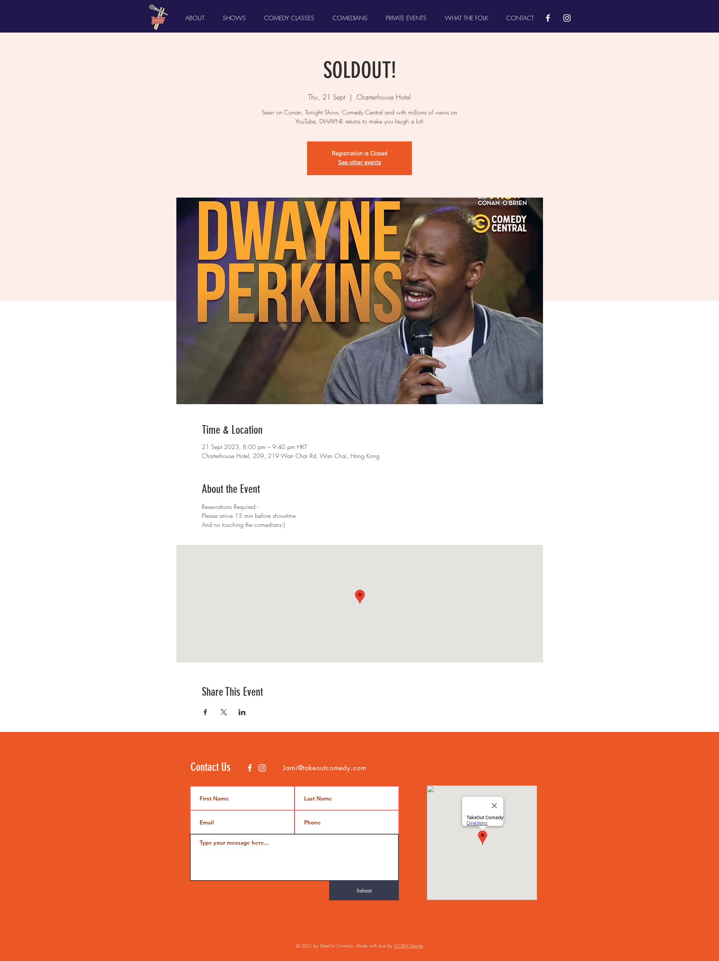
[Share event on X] (223, 712)
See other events (359, 163)
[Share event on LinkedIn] (242, 712)
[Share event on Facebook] (205, 712)
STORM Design (408, 946)
